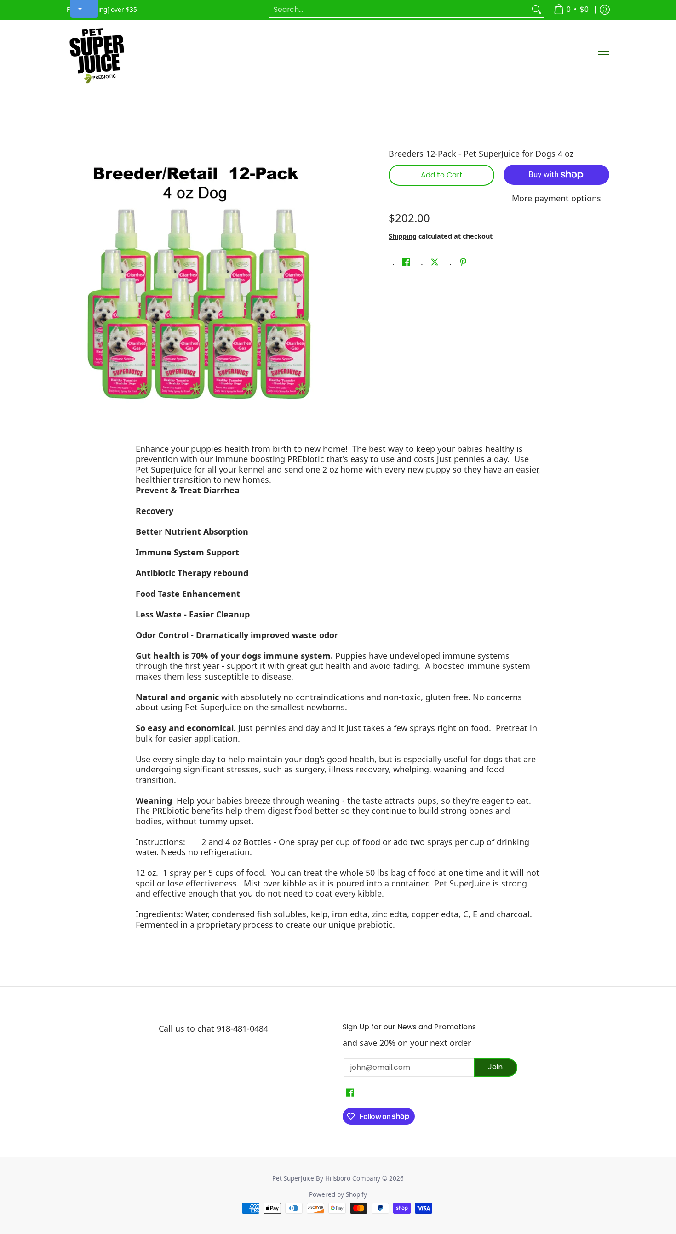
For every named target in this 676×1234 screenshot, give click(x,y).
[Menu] (603, 54)
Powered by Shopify (338, 1194)
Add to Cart (442, 175)
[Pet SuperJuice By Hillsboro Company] (96, 54)
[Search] (536, 9)
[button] (406, 263)
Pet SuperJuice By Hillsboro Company (326, 1178)
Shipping (403, 236)
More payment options (556, 198)
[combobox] (399, 9)
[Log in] (605, 10)
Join (495, 1067)
